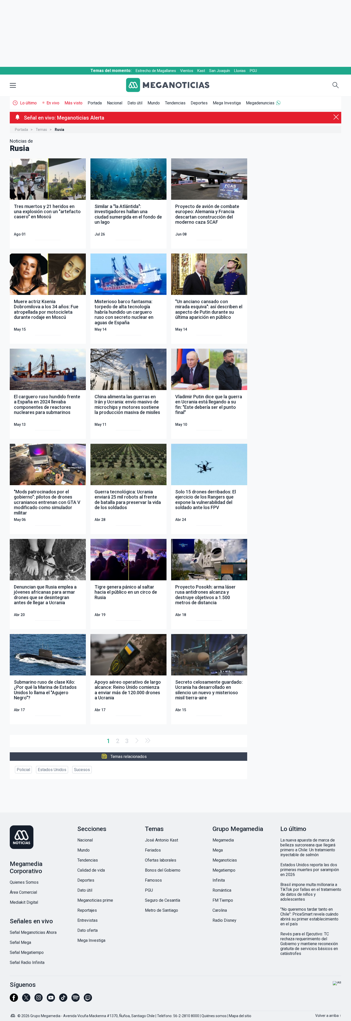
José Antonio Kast (161, 840)
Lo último (28, 103)
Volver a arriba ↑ (328, 1016)
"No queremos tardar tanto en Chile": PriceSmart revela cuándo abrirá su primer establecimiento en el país (309, 916)
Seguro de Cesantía (162, 900)
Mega (218, 850)
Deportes (199, 103)
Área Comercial (23, 892)
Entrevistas (87, 920)
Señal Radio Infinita (27, 962)
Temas (41, 130)
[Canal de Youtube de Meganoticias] (51, 1000)
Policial (23, 769)
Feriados (153, 850)
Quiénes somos (214, 1016)
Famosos (153, 880)
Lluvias (240, 70)
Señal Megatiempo (27, 952)
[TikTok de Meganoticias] (63, 1000)
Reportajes (87, 910)
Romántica (222, 890)
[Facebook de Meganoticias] (14, 1000)
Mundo (153, 103)
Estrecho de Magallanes (156, 70)
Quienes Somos (24, 882)
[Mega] (13, 1014)
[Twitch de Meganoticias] (88, 1000)
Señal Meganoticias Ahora (33, 932)
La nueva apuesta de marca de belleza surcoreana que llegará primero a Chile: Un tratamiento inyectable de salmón (307, 847)
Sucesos (82, 769)
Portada (95, 103)
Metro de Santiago (161, 910)
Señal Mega (20, 942)
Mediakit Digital (24, 902)
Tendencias (175, 103)
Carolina (220, 910)
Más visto (73, 103)
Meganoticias (225, 860)
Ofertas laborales (160, 860)
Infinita (219, 880)
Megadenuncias (260, 103)
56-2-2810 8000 (186, 1016)
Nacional (114, 103)
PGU (253, 70)
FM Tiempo (223, 900)
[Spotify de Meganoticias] (75, 1000)
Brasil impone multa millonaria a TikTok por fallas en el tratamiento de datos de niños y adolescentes (310, 892)
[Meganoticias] (171, 85)
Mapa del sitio (240, 1016)
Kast (201, 70)
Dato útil (134, 103)
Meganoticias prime (95, 900)
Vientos (186, 70)
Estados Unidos (52, 769)
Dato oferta (87, 930)
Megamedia (223, 840)
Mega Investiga (227, 103)
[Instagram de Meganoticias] (38, 1000)
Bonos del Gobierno (162, 870)
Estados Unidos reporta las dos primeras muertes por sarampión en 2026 (309, 869)
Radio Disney (224, 920)
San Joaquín (219, 70)
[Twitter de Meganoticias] (26, 1000)
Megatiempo (224, 870)
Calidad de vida (91, 870)
